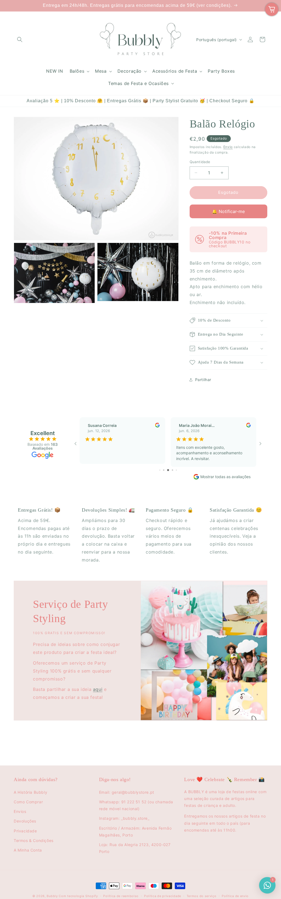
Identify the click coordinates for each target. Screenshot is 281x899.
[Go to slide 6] (168, 470)
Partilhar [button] (203, 379)
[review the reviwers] (157, 426)
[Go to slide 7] (172, 470)
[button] (20, 39)
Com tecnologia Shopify (78, 896)
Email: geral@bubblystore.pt (126, 792)
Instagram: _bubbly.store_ (124, 818)
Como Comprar (28, 801)
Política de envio (235, 896)
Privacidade (25, 831)
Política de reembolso (121, 896)
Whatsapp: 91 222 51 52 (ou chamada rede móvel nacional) (136, 805)
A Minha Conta (28, 850)
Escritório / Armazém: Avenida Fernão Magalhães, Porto (135, 831)
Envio (228, 147)
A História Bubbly (30, 792)
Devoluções (25, 821)
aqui (97, 689)
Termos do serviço (202, 896)
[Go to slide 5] (163, 470)
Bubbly (52, 896)
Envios (20, 811)
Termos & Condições (34, 840)
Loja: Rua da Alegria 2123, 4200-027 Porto (135, 848)
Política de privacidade (162, 896)
